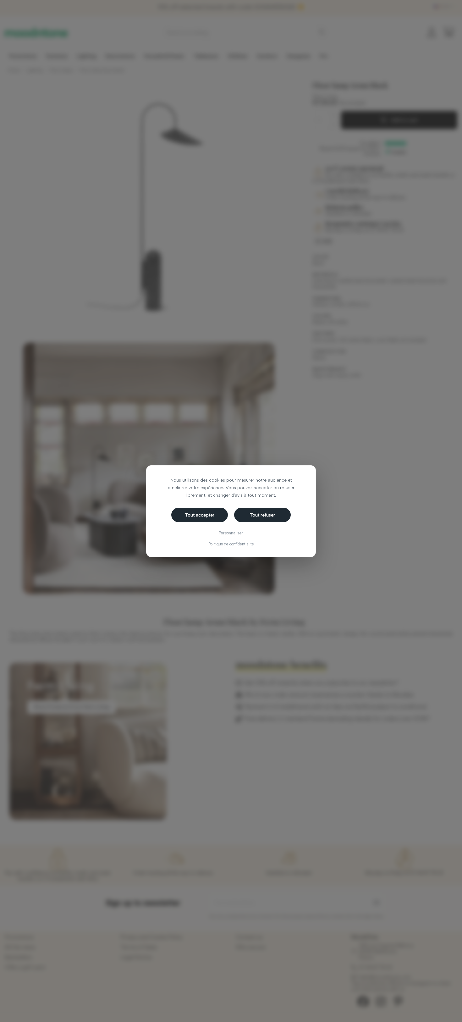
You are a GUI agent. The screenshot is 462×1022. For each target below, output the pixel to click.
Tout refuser (262, 515)
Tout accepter (199, 515)
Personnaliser (231, 532)
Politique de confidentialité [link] (231, 543)
